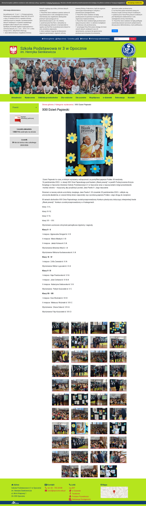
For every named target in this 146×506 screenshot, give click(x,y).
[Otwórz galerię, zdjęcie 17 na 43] (60, 385)
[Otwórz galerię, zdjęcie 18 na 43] (79, 385)
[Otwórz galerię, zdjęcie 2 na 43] (79, 328)
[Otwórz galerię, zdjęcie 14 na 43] (79, 371)
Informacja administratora (100, 39)
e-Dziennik (76, 491)
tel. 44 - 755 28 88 (54, 488)
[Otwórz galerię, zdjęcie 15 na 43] (98, 371)
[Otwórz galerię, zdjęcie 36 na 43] (118, 442)
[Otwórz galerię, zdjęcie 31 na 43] (98, 428)
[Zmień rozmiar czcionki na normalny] (75, 39)
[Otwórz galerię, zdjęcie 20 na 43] (118, 385)
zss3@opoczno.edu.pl (56, 491)
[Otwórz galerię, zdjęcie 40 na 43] (118, 457)
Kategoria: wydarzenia (64, 105)
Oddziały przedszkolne (48, 98)
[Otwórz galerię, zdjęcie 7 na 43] (98, 342)
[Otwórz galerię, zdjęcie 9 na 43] (60, 356)
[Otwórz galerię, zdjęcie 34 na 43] (79, 442)
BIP (73, 488)
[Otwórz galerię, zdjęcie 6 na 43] (79, 342)
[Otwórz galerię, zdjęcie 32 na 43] (118, 428)
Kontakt (131, 98)
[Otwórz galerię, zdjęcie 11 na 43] (98, 356)
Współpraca (94, 98)
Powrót (15, 107)
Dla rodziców (66, 98)
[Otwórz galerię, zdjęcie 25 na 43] (60, 414)
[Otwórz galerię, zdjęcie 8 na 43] (118, 342)
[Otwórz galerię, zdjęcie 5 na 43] (60, 342)
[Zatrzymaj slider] (73, 92)
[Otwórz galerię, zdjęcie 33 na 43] (60, 442)
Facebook (76, 494)
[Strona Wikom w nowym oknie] (15, 502)
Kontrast (84, 39)
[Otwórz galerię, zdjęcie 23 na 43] (98, 399)
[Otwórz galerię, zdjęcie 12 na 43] (118, 356)
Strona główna (48, 39)
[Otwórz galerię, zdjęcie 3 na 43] (98, 328)
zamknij (115, 30)
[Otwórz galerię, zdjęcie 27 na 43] (98, 414)
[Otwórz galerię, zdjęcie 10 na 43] (79, 356)
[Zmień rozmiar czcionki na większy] (76, 39)
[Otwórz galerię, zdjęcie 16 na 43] (118, 371)
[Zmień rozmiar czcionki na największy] (78, 39)
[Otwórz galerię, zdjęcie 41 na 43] (70, 471)
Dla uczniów (81, 98)
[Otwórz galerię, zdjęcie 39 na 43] (98, 457)
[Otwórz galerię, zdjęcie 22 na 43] (79, 399)
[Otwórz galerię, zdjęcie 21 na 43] (60, 399)
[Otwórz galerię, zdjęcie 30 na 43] (79, 428)
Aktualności (16, 98)
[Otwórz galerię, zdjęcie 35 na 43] (98, 442)
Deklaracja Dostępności (81, 499)
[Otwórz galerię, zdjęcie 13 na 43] (60, 371)
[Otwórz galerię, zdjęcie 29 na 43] (60, 428)
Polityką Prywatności (53, 3)
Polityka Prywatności (80, 496)
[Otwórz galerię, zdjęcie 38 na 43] (79, 457)
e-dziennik (107, 98)
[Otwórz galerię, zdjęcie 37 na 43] (60, 457)
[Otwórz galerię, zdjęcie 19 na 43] (98, 385)
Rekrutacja (120, 98)
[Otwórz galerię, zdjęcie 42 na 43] (89, 471)
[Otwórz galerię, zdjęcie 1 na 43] (60, 328)
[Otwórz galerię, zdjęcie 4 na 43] (118, 328)
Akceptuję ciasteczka (135, 3)
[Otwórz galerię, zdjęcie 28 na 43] (118, 414)
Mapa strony (61, 39)
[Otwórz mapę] (114, 492)
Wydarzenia (30, 98)
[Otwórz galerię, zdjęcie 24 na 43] (118, 399)
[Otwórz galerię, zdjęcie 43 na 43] (108, 471)
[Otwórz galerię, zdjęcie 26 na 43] (79, 414)
